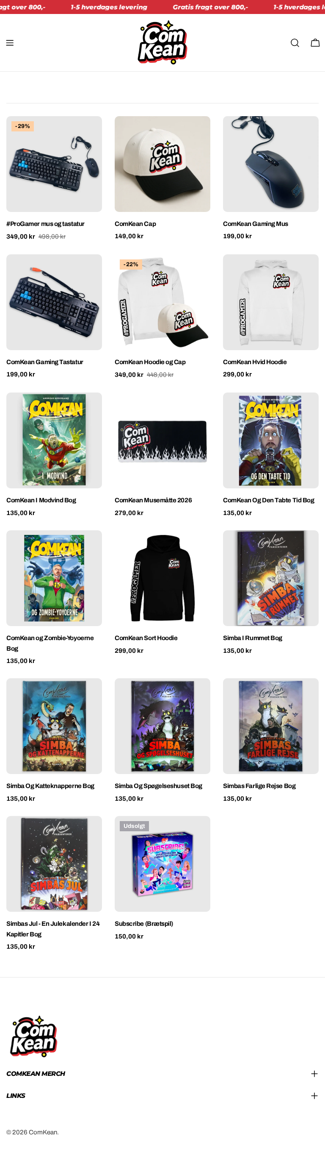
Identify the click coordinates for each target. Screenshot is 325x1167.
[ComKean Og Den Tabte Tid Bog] (271, 440)
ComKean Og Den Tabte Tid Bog (268, 500)
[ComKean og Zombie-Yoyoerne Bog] (54, 578)
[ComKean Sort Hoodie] (162, 578)
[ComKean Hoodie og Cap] (162, 302)
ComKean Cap (135, 223)
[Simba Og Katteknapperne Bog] (54, 726)
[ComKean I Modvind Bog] (54, 440)
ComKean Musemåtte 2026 (153, 500)
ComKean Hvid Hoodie (254, 362)
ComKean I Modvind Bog (41, 500)
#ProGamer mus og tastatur (45, 223)
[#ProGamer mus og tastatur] (54, 164)
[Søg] (294, 42)
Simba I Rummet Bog (252, 638)
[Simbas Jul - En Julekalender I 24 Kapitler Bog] (54, 864)
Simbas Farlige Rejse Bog (259, 786)
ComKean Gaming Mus (255, 223)
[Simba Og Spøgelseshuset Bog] (162, 726)
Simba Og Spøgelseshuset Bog (158, 786)
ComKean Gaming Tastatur (44, 362)
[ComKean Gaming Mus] (271, 164)
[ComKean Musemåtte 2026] (162, 440)
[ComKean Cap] (162, 164)
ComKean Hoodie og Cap (150, 362)
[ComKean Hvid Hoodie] (271, 302)
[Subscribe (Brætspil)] (162, 864)
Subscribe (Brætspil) (144, 923)
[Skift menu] (9, 42)
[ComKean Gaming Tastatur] (54, 302)
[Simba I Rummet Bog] (271, 578)
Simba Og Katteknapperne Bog (50, 786)
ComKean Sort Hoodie (146, 638)
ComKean (43, 1132)
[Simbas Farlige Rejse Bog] (271, 726)
